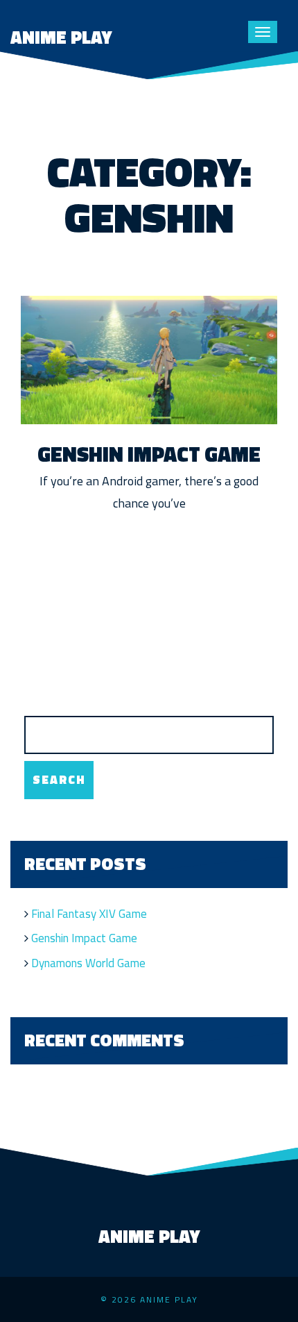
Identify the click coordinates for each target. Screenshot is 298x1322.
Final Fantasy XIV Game (89, 914)
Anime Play (61, 37)
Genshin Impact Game (149, 454)
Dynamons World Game (88, 963)
